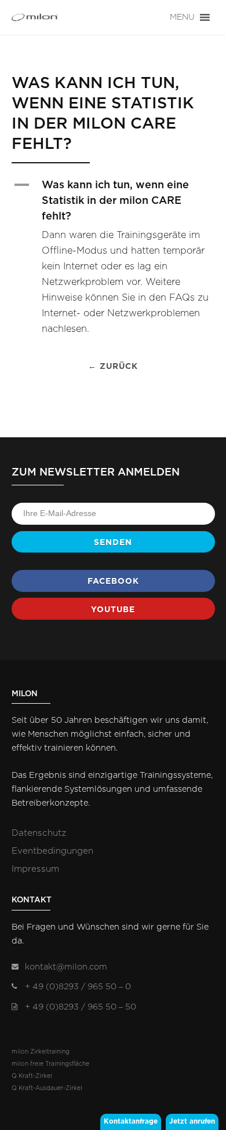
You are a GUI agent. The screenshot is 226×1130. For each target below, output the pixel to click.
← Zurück (113, 366)
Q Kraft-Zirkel (32, 1076)
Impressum (35, 869)
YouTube (113, 609)
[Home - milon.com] (35, 17)
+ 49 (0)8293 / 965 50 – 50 (80, 1007)
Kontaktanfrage (131, 1121)
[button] (182, 17)
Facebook (113, 581)
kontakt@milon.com (66, 967)
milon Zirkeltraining (41, 1052)
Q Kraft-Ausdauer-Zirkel (47, 1088)
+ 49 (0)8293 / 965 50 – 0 (78, 986)
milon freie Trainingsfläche (50, 1064)
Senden (113, 542)
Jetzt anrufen (192, 1121)
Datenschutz (39, 833)
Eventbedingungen (52, 851)
